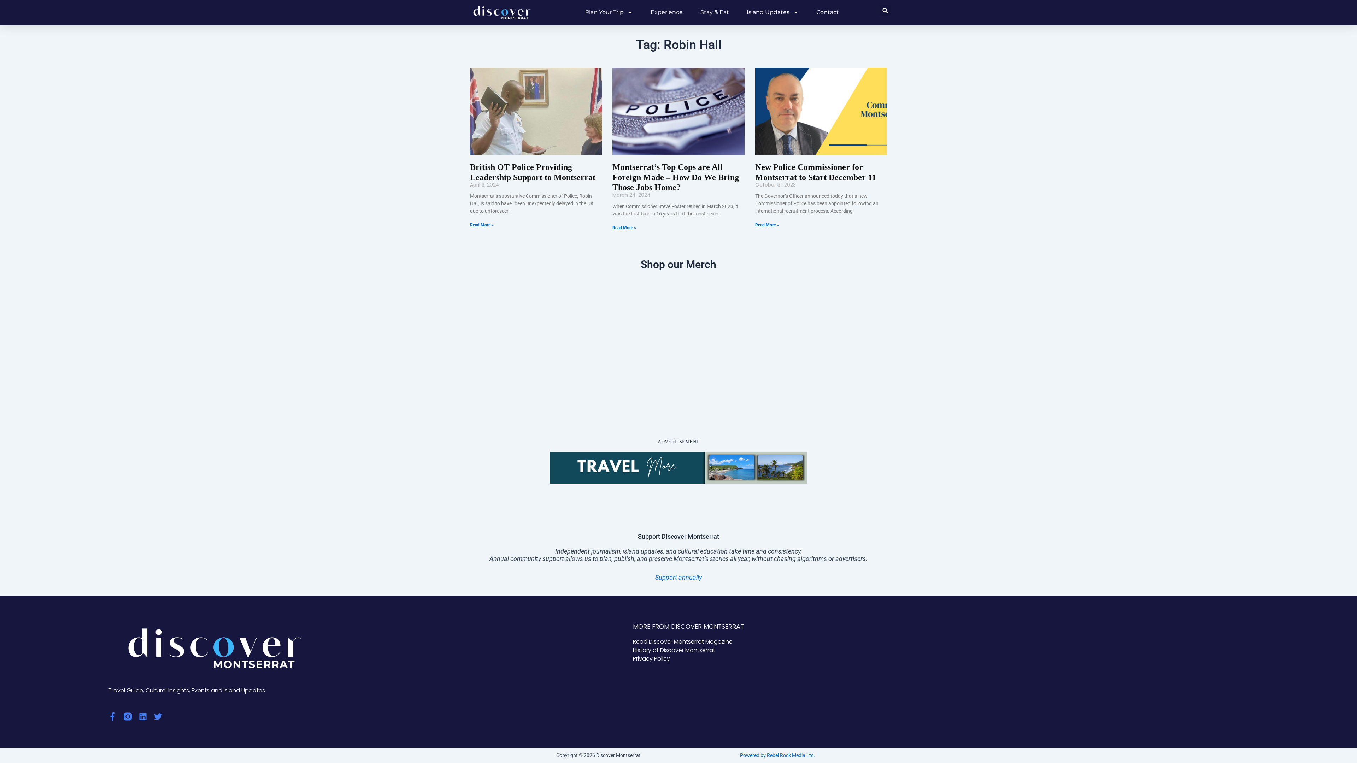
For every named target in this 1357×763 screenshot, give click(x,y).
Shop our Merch (678, 264)
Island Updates (768, 12)
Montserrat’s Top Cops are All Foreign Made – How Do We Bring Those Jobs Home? (675, 177)
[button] (885, 10)
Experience (667, 12)
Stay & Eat (714, 12)
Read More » (482, 225)
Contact (827, 12)
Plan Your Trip (604, 12)
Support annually (678, 577)
